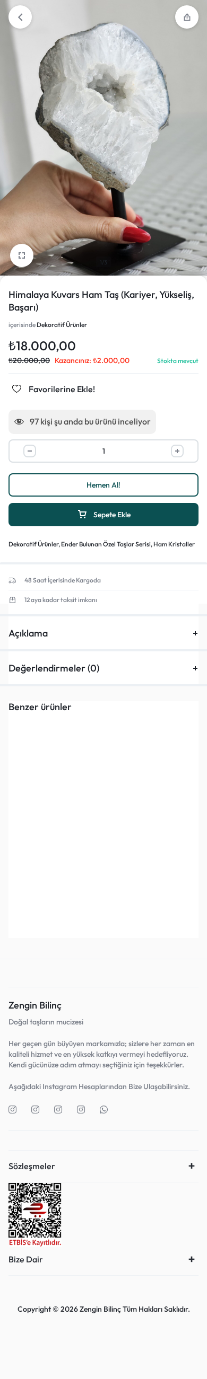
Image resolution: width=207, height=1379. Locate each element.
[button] (51, 886)
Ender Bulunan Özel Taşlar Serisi (106, 544)
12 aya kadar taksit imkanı (60, 600)
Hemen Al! (103, 485)
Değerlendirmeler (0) (53, 668)
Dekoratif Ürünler (62, 325)
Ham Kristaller (174, 544)
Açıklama (28, 633)
